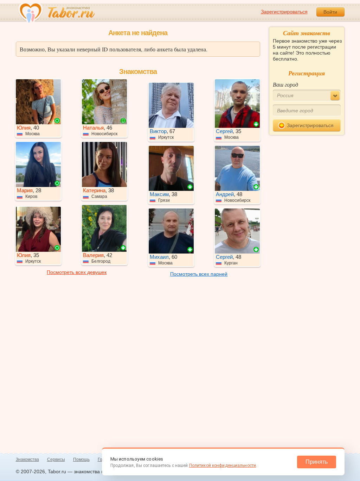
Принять (317, 462)
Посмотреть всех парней (198, 274)
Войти (330, 12)
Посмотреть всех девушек (77, 272)
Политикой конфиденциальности (222, 465)
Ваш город (285, 84)
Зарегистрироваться (284, 11)
